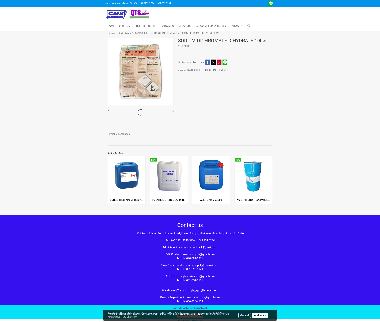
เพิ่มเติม (235, 25)
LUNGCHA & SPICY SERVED (211, 25)
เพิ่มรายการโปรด (188, 62)
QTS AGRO (168, 25)
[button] (249, 26)
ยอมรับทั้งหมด (260, 315)
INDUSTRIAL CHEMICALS (216, 70)
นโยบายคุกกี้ (132, 316)
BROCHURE (185, 25)
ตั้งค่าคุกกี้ (244, 315)
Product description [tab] (119, 134)
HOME (111, 25)
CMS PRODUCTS (145, 25)
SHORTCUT (125, 25)
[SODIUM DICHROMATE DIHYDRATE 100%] (141, 72)
